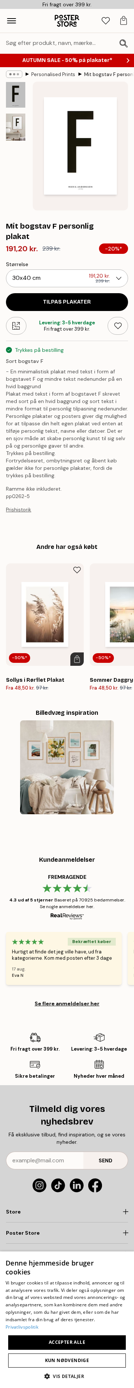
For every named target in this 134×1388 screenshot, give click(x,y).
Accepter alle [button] (67, 1342)
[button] (67, 1375)
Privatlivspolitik (22, 1327)
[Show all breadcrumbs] (14, 74)
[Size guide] (16, 326)
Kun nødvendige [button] (67, 1360)
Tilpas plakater (67, 302)
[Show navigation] (11, 21)
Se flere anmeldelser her (67, 1003)
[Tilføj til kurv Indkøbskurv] (77, 659)
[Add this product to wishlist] (118, 326)
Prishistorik (18, 510)
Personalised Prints (53, 74)
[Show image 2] (15, 127)
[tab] (106, 21)
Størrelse (17, 264)
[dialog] (67, 1319)
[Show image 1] (15, 95)
